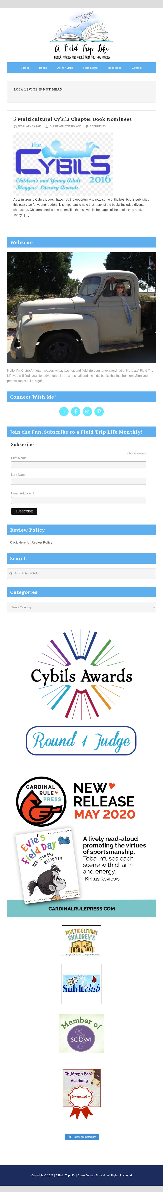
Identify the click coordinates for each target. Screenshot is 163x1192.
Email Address (22, 493)
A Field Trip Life (81, 34)
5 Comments (98, 126)
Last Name (18, 474)
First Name (19, 458)
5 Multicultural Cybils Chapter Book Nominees (72, 119)
